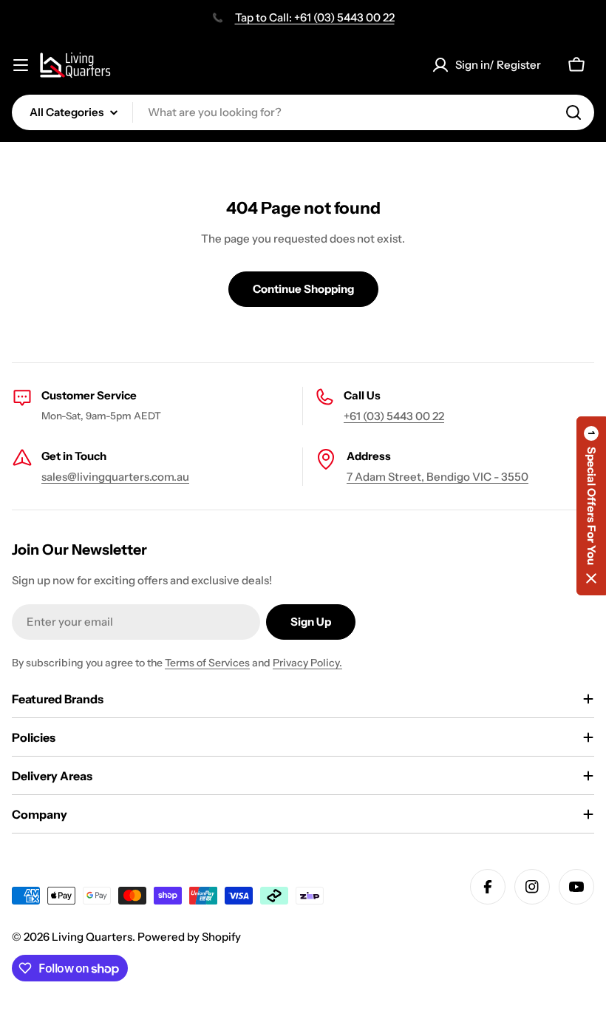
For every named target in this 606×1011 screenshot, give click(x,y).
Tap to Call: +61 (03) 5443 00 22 (315, 17)
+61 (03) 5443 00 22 (394, 416)
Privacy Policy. (307, 662)
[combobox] (303, 112)
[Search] (573, 112)
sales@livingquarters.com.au (115, 477)
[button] (591, 505)
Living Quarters (92, 937)
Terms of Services (207, 662)
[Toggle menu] (21, 65)
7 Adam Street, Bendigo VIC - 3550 (437, 477)
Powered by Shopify (189, 937)
